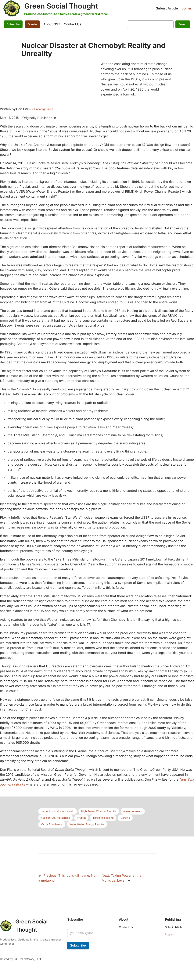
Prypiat (81, 817)
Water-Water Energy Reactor (87, 824)
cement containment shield (57, 811)
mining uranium (132, 811)
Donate (32, 24)
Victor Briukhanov (52, 824)
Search (182, 24)
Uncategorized (43, 109)
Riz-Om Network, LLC (27, 959)
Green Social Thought (61, 6)
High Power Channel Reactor (99, 811)
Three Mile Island (103, 817)
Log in (186, 8)
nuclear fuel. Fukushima (55, 817)
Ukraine (125, 817)
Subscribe (78, 945)
